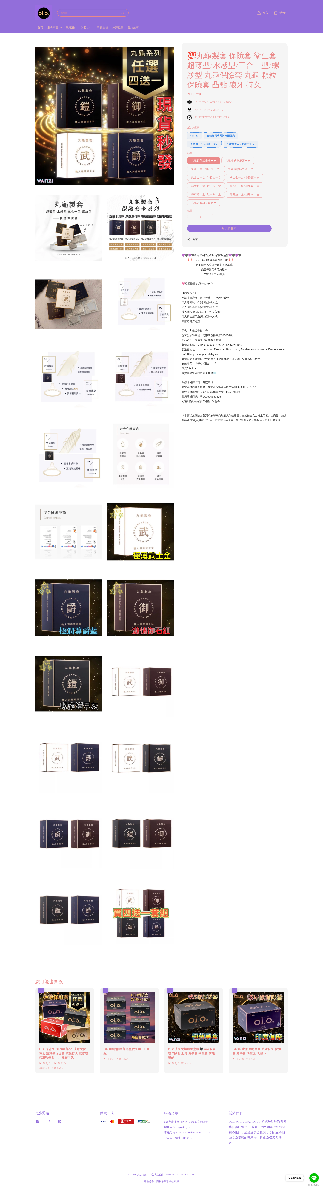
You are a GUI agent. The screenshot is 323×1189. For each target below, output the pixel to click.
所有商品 (52, 27)
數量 (189, 210)
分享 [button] (195, 239)
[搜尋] (122, 12)
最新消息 (71, 27)
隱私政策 (161, 1181)
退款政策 (174, 1181)
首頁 (40, 27)
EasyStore (187, 1174)
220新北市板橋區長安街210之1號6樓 (186, 1121)
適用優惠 (193, 127)
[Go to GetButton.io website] (314, 1185)
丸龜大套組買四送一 (203, 203)
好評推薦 (117, 27)
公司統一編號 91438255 (178, 1137)
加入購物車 (229, 228)
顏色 (189, 153)
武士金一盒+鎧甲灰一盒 (206, 186)
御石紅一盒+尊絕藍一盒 (244, 186)
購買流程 (102, 27)
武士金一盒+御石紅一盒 (206, 177)
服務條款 (149, 1181)
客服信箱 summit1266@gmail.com (187, 1132)
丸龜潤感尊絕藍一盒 (237, 160)
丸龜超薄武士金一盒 (203, 160)
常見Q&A (87, 27)
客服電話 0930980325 (177, 1127)
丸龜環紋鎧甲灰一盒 (240, 169)
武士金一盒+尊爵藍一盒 (244, 177)
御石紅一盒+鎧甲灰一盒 (206, 194)
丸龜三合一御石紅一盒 (205, 169)
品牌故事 (133, 27)
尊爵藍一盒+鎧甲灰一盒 (244, 194)
